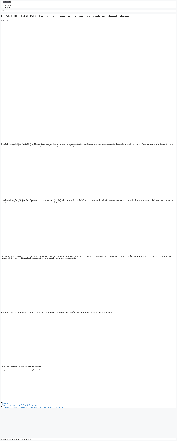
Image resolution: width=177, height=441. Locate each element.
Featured (5, 403)
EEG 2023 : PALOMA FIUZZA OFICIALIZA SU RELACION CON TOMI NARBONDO (33, 407)
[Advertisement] (88, 86)
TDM (3, 11)
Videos (9, 7)
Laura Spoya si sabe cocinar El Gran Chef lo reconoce (20, 405)
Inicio (9, 5)
